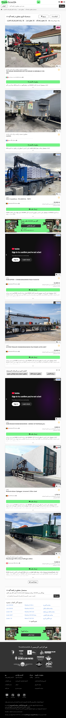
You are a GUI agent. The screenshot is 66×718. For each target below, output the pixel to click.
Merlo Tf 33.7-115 (29, 618)
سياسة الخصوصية (34, 714)
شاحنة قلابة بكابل (47, 608)
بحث (62, 6)
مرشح (44, 16)
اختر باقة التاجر (31, 226)
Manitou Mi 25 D (29, 608)
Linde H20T (9, 615)
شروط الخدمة (27, 714)
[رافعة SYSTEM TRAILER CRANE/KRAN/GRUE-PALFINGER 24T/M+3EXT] (33, 322)
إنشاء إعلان (31, 635)
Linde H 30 (9, 612)
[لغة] (62, 2)
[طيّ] (33, 87)
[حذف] (23, 21)
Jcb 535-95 (9, 608)
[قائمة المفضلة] (59, 2)
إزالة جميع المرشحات (55, 20)
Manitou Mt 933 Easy (30, 615)
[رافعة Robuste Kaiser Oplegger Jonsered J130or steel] (33, 467)
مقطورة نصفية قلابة (35, 374)
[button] (64, 2)
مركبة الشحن (50, 374)
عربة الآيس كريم (47, 618)
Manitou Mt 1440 (29, 612)
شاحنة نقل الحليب (48, 615)
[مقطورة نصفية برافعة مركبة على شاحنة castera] (33, 111)
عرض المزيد (33, 621)
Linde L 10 (9, 618)
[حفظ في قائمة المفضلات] (59, 70)
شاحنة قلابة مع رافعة (48, 612)
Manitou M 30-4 (29, 605)
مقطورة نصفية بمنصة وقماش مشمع (17, 374)
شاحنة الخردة (46, 605)
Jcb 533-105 (9, 605)
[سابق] (6, 46)
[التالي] (59, 46)
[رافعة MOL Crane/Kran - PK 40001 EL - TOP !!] (33, 174)
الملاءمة (55, 16)
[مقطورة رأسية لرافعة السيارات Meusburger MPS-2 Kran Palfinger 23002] (33, 534)
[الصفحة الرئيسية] (1, 9)
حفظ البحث (33, 582)
